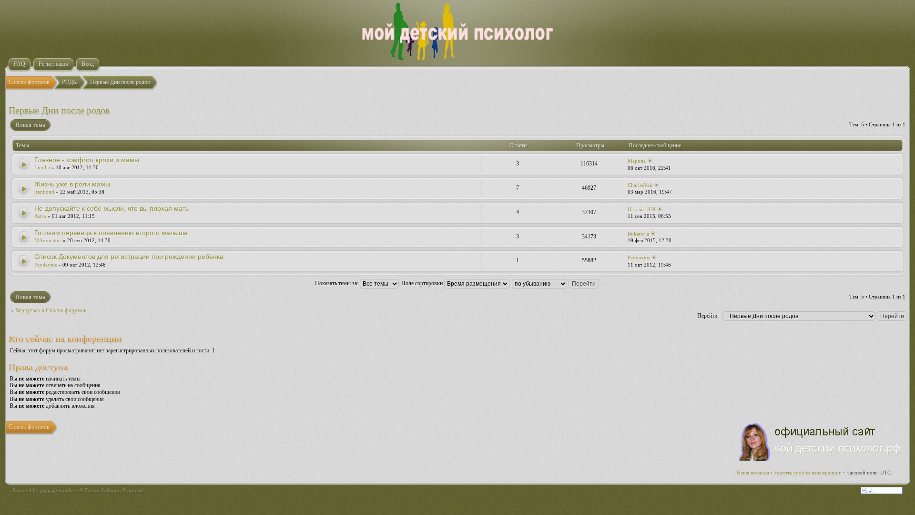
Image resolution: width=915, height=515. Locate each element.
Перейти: (708, 315)
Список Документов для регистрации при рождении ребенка (129, 256)
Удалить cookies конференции (808, 472)
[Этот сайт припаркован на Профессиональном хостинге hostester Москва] (882, 492)
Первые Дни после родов (59, 110)
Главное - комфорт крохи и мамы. (87, 160)
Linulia (42, 167)
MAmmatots (47, 240)
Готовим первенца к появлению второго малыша (111, 233)
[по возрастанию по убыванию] (556, 283)
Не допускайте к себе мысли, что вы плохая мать (111, 208)
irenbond (44, 192)
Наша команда (753, 472)
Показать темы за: (337, 283)
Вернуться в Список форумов (51, 310)
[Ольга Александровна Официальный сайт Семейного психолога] (820, 459)
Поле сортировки (422, 283)
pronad (48, 490)
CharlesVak (640, 185)
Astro (40, 216)
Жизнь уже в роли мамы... (75, 184)
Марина (637, 161)
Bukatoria (638, 234)
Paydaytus (45, 265)
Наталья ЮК (642, 209)
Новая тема (30, 124)
